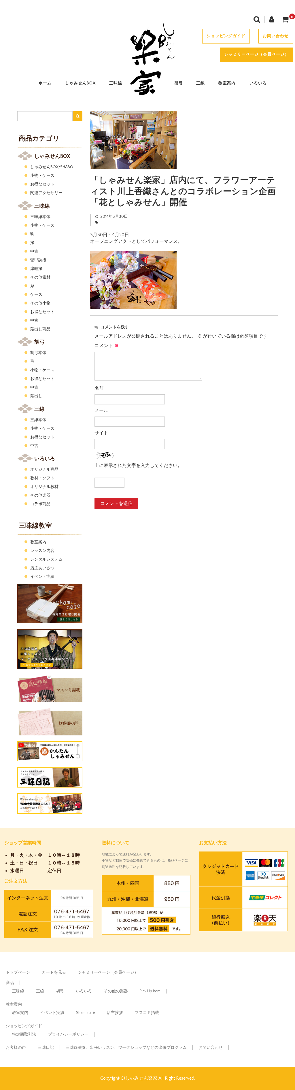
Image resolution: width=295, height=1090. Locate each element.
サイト (101, 433)
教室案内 (227, 83)
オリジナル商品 (44, 469)
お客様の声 (16, 1047)
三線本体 (38, 420)
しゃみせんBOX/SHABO (51, 167)
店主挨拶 (115, 1012)
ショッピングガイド (226, 36)
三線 (200, 83)
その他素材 (40, 277)
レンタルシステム (46, 559)
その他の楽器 (116, 991)
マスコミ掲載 (147, 1012)
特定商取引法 (24, 1034)
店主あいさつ (42, 568)
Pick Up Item (150, 991)
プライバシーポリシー (68, 1034)
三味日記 (46, 1047)
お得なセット (42, 184)
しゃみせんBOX (80, 83)
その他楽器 (40, 495)
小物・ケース (42, 175)
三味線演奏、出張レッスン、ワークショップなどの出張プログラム (126, 1047)
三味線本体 (40, 217)
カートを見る (54, 972)
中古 (34, 251)
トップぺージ (18, 972)
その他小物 (40, 303)
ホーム (45, 83)
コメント (106, 345)
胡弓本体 (38, 353)
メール (101, 410)
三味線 (115, 83)
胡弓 (178, 83)
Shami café (85, 1012)
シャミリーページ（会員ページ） (256, 54)
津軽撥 (36, 268)
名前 (99, 388)
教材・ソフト (42, 478)
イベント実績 (42, 576)
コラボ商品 (40, 504)
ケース (36, 294)
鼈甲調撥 (38, 260)
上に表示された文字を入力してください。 (138, 465)
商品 (10, 983)
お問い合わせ (276, 36)
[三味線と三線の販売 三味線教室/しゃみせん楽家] (147, 97)
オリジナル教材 (44, 487)
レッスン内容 (42, 550)
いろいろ (258, 83)
